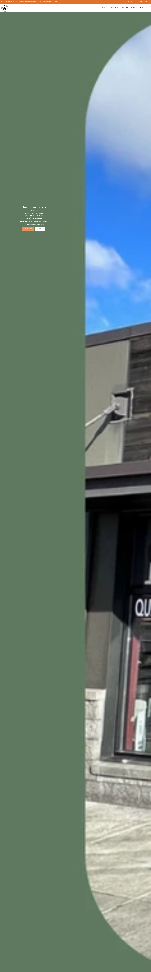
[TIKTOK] (134, 2)
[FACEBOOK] (128, 2)
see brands (28, 229)
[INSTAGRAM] (131, 2)
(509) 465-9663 (33, 218)
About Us (40, 229)
